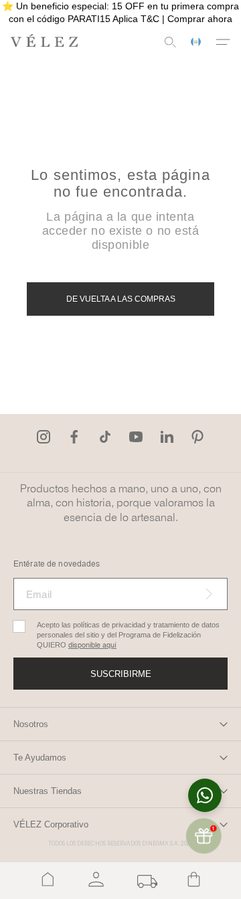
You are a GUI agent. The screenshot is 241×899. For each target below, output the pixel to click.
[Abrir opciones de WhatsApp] (205, 795)
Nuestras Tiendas (47, 791)
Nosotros (30, 724)
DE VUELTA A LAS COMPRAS (120, 299)
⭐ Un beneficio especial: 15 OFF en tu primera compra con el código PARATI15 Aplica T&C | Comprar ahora (120, 12)
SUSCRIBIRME (120, 674)
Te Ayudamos (39, 758)
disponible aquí (92, 645)
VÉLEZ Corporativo (50, 824)
